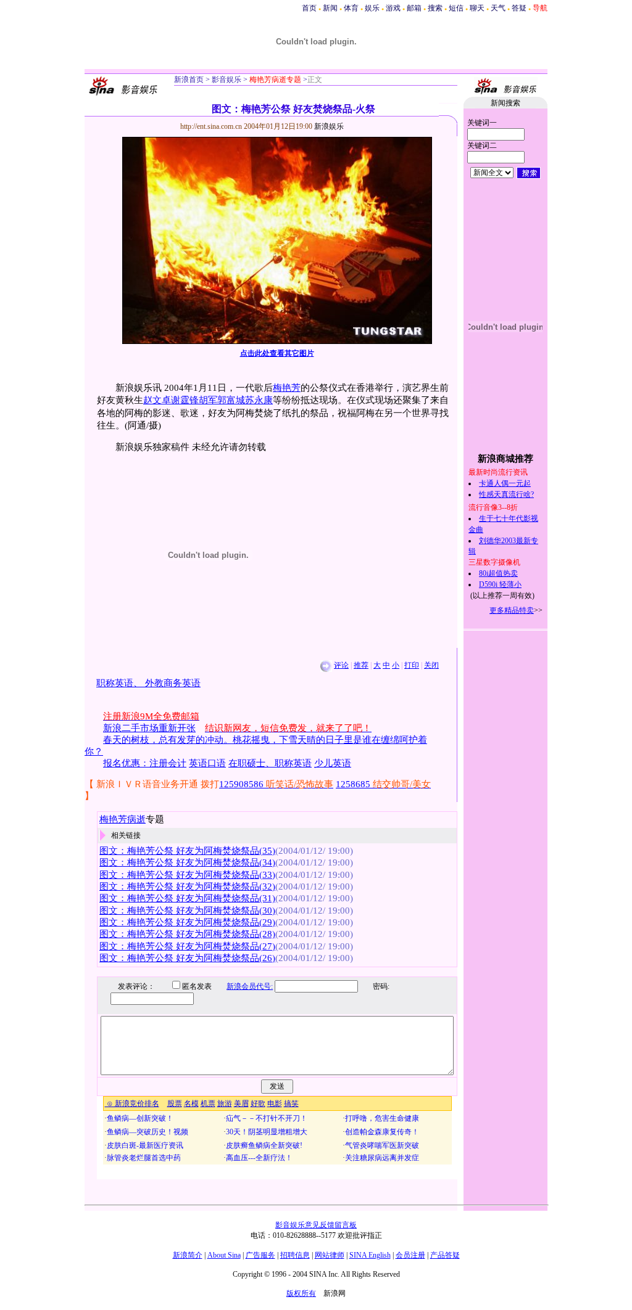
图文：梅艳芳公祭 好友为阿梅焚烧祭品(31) (187, 898)
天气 (498, 8)
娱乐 (372, 8)
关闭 (431, 665)
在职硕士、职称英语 (270, 763)
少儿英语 (332, 763)
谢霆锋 (185, 400)
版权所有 (301, 1293)
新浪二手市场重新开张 (149, 728)
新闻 (330, 8)
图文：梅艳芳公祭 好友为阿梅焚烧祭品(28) (187, 934)
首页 (309, 8)
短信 (456, 8)
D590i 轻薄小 (500, 584)
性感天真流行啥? (506, 494)
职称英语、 (120, 683)
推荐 (361, 665)
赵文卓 (157, 400)
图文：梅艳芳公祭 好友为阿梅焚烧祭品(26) (187, 958)
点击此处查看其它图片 (277, 353)
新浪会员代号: (250, 986)
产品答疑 (445, 1255)
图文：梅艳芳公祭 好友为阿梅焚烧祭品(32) (187, 886)
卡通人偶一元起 (505, 483)
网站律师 (329, 1255)
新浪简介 (187, 1255)
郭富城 (231, 400)
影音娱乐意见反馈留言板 (316, 1225)
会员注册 (410, 1255)
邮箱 (414, 8)
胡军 (208, 400)
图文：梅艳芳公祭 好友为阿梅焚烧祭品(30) (187, 910)
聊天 (477, 8)
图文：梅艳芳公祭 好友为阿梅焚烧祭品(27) (187, 946)
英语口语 (207, 763)
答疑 (519, 8)
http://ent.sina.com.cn (212, 126)
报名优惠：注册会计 (144, 763)
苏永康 (259, 400)
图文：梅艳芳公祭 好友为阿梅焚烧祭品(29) (187, 922)
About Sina (224, 1255)
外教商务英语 (173, 683)
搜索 (435, 8)
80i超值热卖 (498, 573)
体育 (351, 8)
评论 (341, 665)
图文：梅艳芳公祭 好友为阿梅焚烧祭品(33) (187, 875)
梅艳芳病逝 (122, 819)
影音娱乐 (226, 79)
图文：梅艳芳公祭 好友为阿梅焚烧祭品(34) (187, 862)
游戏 (393, 8)
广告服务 (260, 1255)
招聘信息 (295, 1255)
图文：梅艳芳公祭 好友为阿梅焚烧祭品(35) (187, 851)
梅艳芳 (287, 388)
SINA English (370, 1255)
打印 (411, 665)
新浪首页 (189, 79)
